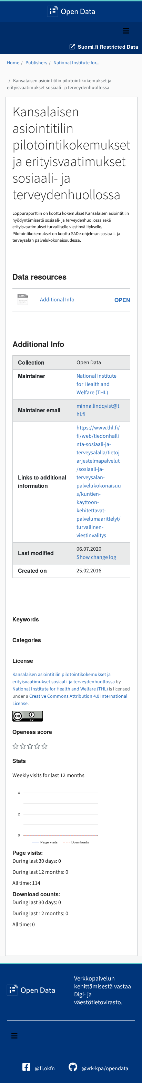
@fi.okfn (44, 1068)
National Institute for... (76, 62)
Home (13, 62)
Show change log (96, 557)
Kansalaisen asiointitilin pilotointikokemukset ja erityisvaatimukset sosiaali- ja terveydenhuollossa (59, 84)
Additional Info (57, 299)
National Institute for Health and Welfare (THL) (96, 384)
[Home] (71, 11)
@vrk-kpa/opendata (104, 1068)
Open (122, 300)
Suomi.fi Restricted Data (108, 46)
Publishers (36, 62)
